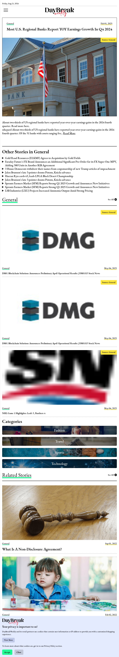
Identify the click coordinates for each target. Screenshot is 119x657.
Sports (59, 452)
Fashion (59, 430)
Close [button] (19, 652)
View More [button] (8, 640)
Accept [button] (7, 652)
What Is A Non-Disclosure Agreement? (32, 549)
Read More (69, 133)
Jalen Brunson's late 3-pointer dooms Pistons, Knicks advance (38, 172)
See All (111, 199)
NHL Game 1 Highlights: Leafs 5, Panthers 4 (23, 413)
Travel (59, 441)
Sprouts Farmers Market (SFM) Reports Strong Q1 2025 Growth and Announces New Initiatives (57, 183)
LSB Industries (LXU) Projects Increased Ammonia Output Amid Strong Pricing (49, 190)
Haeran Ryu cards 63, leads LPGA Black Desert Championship (39, 176)
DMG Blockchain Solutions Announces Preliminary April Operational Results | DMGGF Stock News (51, 273)
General (10, 23)
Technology (59, 463)
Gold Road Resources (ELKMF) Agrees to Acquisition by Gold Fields (42, 158)
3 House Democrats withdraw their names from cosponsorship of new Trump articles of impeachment (60, 169)
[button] (5, 10)
